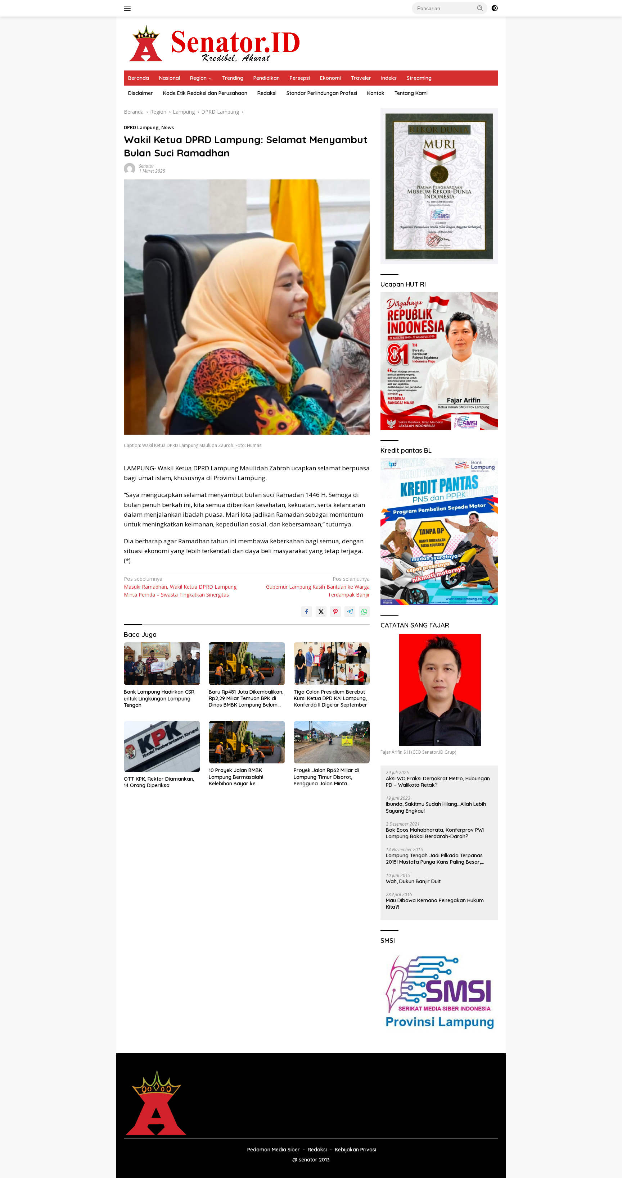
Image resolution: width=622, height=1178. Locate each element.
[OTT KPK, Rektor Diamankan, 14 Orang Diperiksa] (162, 746)
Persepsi (300, 78)
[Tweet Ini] (321, 611)
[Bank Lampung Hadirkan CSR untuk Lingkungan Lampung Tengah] (162, 663)
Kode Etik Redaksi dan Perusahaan (205, 93)
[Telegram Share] (349, 611)
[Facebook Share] (306, 611)
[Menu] (129, 8)
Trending (232, 78)
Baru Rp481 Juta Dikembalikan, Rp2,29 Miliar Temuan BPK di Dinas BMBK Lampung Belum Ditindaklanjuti (246, 698)
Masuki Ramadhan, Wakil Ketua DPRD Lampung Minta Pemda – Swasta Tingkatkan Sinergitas (180, 586)
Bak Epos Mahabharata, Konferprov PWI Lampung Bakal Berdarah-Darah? (435, 833)
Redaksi (266, 93)
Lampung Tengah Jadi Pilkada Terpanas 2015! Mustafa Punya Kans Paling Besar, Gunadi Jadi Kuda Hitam (434, 858)
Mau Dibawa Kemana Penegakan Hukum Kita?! (435, 903)
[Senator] (216, 43)
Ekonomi (330, 78)
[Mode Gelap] (494, 8)
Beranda (138, 78)
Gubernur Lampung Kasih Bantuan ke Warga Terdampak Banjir (318, 586)
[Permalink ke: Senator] (129, 168)
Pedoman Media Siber (273, 1149)
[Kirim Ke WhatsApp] (364, 611)
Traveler (361, 78)
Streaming (419, 78)
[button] (480, 8)
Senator (146, 166)
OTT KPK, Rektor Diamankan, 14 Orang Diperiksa (159, 782)
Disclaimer (140, 93)
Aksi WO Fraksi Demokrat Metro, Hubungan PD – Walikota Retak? (438, 781)
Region (198, 78)
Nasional (169, 78)
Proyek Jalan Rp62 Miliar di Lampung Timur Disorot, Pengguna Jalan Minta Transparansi (326, 777)
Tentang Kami (411, 93)
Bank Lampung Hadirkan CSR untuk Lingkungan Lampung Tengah (159, 698)
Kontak (375, 93)
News (167, 127)
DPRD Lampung (141, 127)
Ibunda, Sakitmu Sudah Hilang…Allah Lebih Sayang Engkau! (436, 807)
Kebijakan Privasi (355, 1149)
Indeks (389, 78)
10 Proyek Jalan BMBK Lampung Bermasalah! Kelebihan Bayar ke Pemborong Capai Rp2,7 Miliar (245, 777)
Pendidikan (266, 78)
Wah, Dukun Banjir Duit (413, 881)
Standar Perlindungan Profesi (322, 93)
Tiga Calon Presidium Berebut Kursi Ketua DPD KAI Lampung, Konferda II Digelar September (330, 698)
